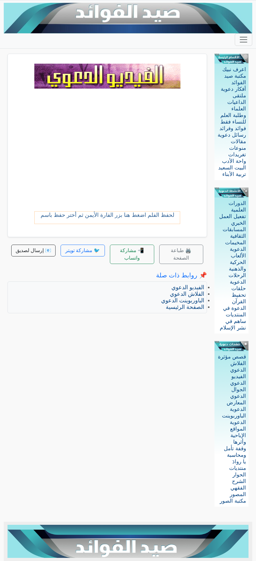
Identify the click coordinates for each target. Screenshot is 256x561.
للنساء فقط (233, 122)
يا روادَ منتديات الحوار (237, 468)
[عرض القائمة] (243, 39)
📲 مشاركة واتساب (132, 254)
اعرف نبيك (234, 69)
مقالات (238, 141)
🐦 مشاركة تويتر (82, 250)
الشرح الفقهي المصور (238, 487)
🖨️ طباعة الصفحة (181, 254)
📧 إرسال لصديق (33, 250)
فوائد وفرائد (232, 128)
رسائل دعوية (232, 135)
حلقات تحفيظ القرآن (238, 295)
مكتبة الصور (233, 501)
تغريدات (237, 155)
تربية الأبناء (234, 174)
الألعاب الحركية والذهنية (237, 262)
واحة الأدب (234, 161)
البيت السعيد (232, 168)
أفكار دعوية (233, 89)
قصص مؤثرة (232, 357)
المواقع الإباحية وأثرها (238, 435)
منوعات (237, 148)
